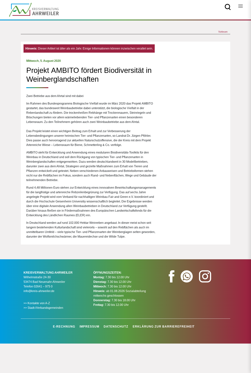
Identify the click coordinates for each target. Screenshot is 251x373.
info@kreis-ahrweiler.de (39, 291)
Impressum (89, 326)
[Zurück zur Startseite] (34, 9)
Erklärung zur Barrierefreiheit (164, 326)
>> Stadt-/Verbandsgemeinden (43, 307)
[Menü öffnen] (240, 6)
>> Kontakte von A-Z (37, 303)
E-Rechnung (64, 326)
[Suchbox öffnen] (228, 6)
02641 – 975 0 (43, 286)
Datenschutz (116, 326)
